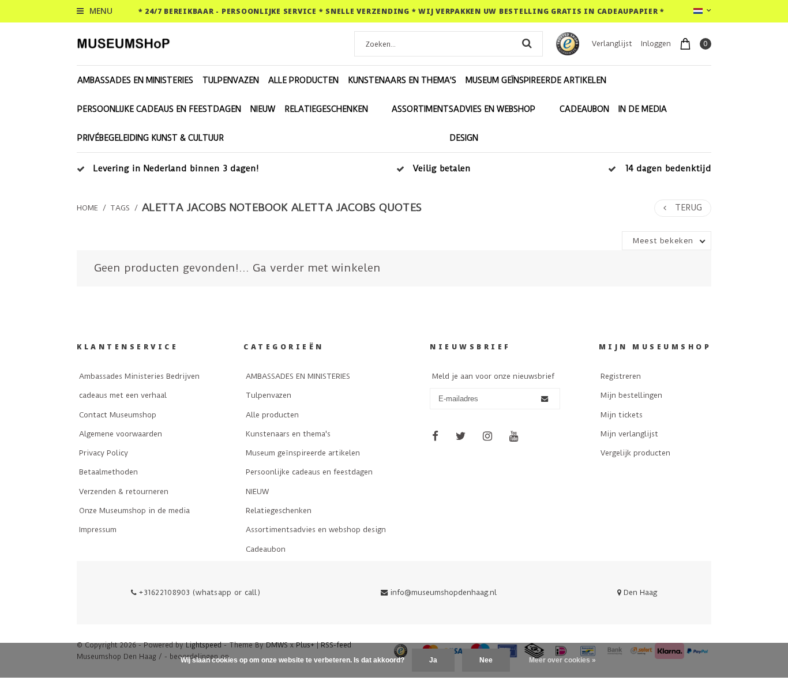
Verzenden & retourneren (123, 491)
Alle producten (303, 80)
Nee (486, 660)
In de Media (642, 109)
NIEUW (262, 109)
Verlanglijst (612, 43)
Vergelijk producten (635, 453)
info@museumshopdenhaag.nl (443, 592)
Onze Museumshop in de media (134, 510)
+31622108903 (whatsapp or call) (198, 592)
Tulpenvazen (230, 80)
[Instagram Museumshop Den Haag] (487, 436)
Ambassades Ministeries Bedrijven (139, 376)
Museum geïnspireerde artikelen (536, 80)
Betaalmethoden (108, 472)
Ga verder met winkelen (317, 267)
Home (87, 208)
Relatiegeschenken (326, 109)
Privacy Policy (103, 453)
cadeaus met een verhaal (123, 395)
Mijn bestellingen (631, 395)
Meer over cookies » (562, 660)
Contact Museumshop (117, 414)
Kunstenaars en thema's (402, 80)
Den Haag (639, 592)
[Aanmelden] (544, 399)
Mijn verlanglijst (629, 434)
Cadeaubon (584, 109)
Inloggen (656, 43)
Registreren (621, 376)
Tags (120, 208)
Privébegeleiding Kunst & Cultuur (150, 137)
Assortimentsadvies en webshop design (463, 123)
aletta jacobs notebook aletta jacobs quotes (282, 207)
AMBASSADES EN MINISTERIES (135, 80)
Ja (433, 660)
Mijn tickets (622, 414)
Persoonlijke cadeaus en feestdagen (159, 109)
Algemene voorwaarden (120, 434)
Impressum (98, 529)
